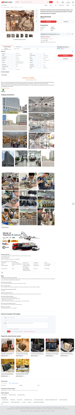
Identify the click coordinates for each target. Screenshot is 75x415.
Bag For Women (19, 399)
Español (17, 408)
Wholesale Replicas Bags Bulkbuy (38, 402)
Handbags (12, 7)
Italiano (32, 408)
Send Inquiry (48, 21)
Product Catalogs (15, 383)
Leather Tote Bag (20, 7)
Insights (63, 407)
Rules (73, 5)
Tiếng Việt (60, 408)
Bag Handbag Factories (28, 399)
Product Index (55, 407)
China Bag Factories (5, 399)
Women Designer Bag (5, 402)
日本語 (49, 408)
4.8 (58, 48)
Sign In (42, 42)
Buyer (50, 5)
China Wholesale (33, 407)
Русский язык (28, 408)
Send (9, 331)
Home (2, 7)
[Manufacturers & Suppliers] (6, 2)
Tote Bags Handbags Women (15, 402)
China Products (17, 407)
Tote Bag (16, 7)
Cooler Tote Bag (4, 394)
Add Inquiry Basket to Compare (20, 39)
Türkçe (57, 408)
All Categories (4, 5)
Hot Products (12, 407)
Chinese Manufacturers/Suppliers (25, 407)
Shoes (38, 385)
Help (55, 5)
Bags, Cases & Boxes (6, 7)
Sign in (73, 2)
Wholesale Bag (12, 399)
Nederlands (39, 408)
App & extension (61, 5)
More (2, 404)
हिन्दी (51, 408)
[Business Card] (72, 51)
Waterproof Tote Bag (12, 394)
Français (24, 408)
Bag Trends (29, 402)
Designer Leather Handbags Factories (51, 399)
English (14, 408)
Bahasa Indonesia (65, 408)
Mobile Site (59, 407)
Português (20, 408)
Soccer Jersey (3, 385)
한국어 (46, 408)
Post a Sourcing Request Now (29, 331)
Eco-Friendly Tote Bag (21, 394)
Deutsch (36, 408)
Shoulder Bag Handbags (63, 399)
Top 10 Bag (24, 402)
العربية (43, 408)
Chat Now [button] (66, 21)
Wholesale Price (39, 407)
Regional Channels (49, 407)
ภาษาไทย (54, 408)
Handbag (20, 385)
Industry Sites (44, 407)
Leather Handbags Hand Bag (38, 399)
